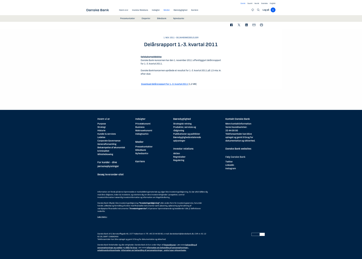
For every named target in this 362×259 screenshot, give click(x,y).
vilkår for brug (131, 248)
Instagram (230, 168)
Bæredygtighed (182, 119)
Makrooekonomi (143, 130)
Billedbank (140, 150)
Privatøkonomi (142, 123)
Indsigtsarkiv (142, 134)
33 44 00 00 (231, 130)
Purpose (101, 123)
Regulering (178, 160)
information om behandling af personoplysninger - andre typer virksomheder (153, 250)
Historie (101, 130)
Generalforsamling (106, 144)
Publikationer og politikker (186, 134)
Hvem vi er (103, 119)
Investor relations (183, 148)
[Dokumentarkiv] (252, 9)
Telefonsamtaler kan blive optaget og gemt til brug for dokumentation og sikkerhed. (240, 137)
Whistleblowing (105, 154)
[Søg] (258, 9)
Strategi (101, 127)
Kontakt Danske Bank (237, 119)
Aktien (176, 153)
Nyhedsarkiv (141, 153)
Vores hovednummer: (236, 127)
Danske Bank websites (238, 148)
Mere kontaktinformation (238, 123)
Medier (139, 141)
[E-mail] (254, 25)
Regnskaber (179, 156)
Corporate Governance (108, 140)
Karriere (140, 161)
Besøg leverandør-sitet (110, 174)
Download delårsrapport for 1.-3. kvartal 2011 (164, 84)
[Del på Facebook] (231, 25)
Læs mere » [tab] (102, 217)
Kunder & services (106, 134)
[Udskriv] (261, 25)
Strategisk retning (182, 123)
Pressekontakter (144, 146)
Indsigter (140, 119)
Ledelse (101, 137)
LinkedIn (229, 165)
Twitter (229, 161)
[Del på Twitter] (239, 25)
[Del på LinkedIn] (246, 25)
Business (140, 127)
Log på (266, 9)
